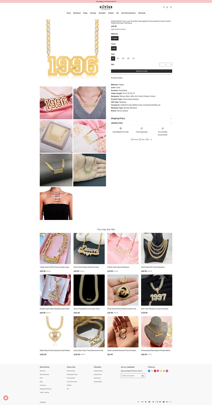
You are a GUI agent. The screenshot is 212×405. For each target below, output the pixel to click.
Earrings (93, 13)
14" (113, 58)
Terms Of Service (72, 381)
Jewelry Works (98, 371)
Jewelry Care (98, 374)
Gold (114, 48)
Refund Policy (71, 371)
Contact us (43, 385)
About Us (42, 371)
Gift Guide (141, 13)
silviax (44, 402)
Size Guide (97, 378)
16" (118, 58)
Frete (112, 29)
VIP (68, 389)
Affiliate (69, 385)
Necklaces (77, 13)
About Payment (44, 374)
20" (128, 58)
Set (117, 13)
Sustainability (98, 381)
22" (133, 58)
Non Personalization (128, 13)
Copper (115, 38)
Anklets (111, 13)
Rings (85, 13)
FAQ (41, 378)
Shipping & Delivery (45, 389)
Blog (41, 381)
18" (123, 58)
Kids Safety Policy (72, 374)
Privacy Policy (71, 378)
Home (69, 13)
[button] (163, 7)
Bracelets (102, 13)
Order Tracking (44, 392)
